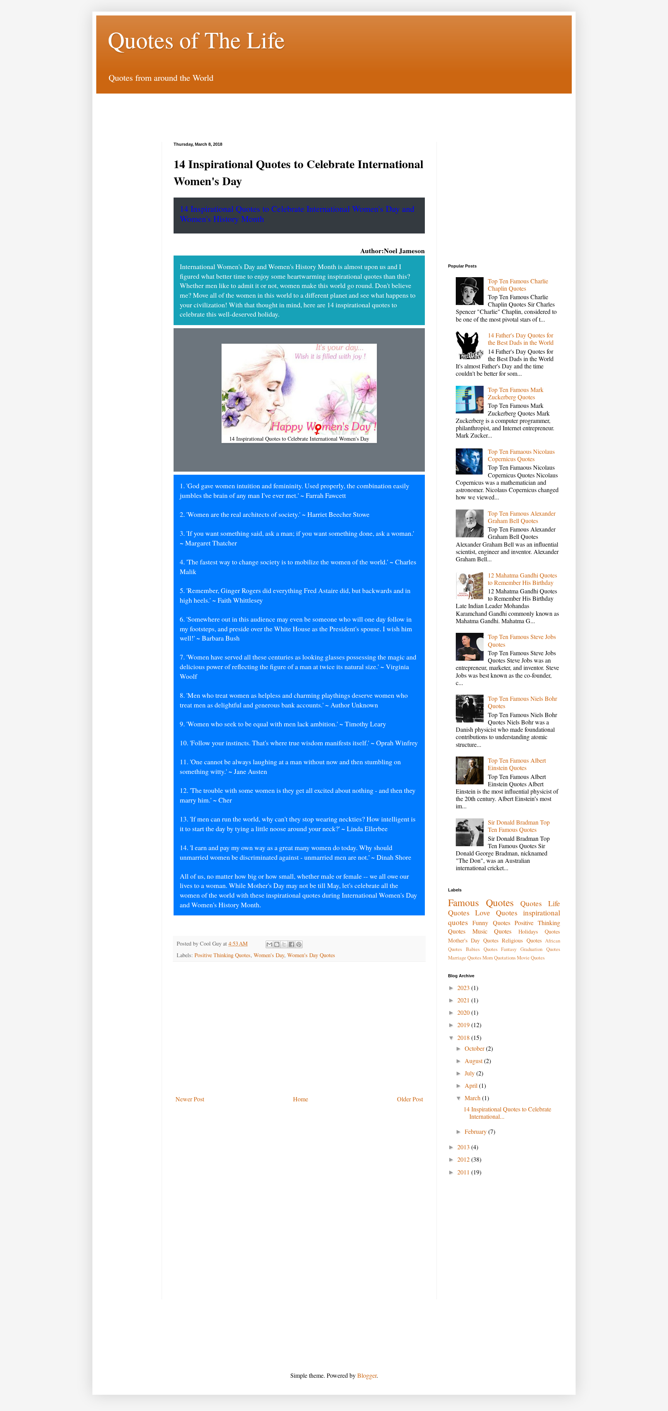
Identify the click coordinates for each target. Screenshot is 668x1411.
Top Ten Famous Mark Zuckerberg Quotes (516, 393)
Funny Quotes (491, 923)
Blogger (367, 1375)
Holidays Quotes (539, 931)
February (476, 1131)
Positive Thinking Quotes (222, 955)
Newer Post (190, 1099)
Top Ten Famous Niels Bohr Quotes (522, 702)
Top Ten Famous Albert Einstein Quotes (517, 764)
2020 (464, 1012)
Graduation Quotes (540, 949)
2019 (464, 1025)
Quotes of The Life (196, 39)
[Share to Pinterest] (299, 944)
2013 (464, 1147)
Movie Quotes (531, 957)
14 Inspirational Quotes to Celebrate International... (507, 1112)
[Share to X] (284, 944)
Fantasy (508, 949)
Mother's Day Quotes (473, 940)
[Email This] (269, 944)
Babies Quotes (482, 949)
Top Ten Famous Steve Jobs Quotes (522, 640)
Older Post (410, 1099)
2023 (464, 987)
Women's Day (269, 955)
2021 (464, 1000)
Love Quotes (496, 912)
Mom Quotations (499, 957)
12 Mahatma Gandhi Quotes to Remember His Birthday (522, 578)
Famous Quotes (481, 902)
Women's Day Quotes (311, 955)
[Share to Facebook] (291, 944)
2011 (464, 1172)
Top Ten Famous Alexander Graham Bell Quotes (522, 517)
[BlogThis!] (277, 944)
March (473, 1098)
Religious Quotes (522, 940)
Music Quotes (492, 931)
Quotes (531, 903)
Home (300, 1099)
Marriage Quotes (464, 957)
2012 (464, 1159)
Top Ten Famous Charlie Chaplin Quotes (518, 284)
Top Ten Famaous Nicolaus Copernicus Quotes (521, 455)
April (472, 1085)
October (475, 1048)
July (470, 1073)
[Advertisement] (334, 111)
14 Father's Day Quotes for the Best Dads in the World (521, 338)
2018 (464, 1037)
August (474, 1061)
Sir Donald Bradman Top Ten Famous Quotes (519, 825)
